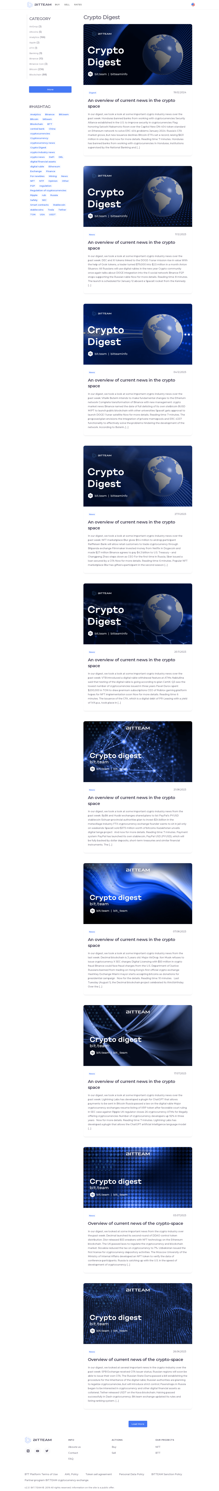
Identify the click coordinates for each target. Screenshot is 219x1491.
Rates (78, 4)
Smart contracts (39, 204)
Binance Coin (36, 64)
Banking (33, 53)
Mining (53, 176)
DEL (61, 157)
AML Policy (71, 1474)
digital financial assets (43, 161)
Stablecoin (59, 204)
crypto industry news (42, 152)
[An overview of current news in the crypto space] (137, 54)
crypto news (37, 157)
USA (42, 214)
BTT (49, 124)
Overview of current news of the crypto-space (135, 1223)
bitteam (47, 119)
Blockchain (35, 74)
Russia (54, 195)
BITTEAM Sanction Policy (166, 1474)
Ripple (34, 195)
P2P (32, 185)
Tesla (51, 209)
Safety (34, 200)
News (92, 234)
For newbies (37, 176)
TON (32, 214)
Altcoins (33, 32)
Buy (57, 4)
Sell (67, 4)
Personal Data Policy (131, 1474)
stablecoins (36, 209)
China (52, 128)
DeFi (51, 157)
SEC (44, 200)
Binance (33, 58)
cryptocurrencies (40, 133)
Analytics (34, 37)
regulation (45, 185)
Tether (62, 209)
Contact (73, 1453)
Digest (92, 92)
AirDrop (33, 26)
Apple (32, 42)
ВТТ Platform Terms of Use (41, 1474)
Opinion (53, 180)
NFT (32, 180)
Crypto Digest (38, 147)
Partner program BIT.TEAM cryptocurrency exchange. (57, 1480)
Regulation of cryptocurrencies (48, 190)
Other (65, 180)
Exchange (36, 171)
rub (44, 195)
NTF (41, 180)
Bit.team (64, 114)
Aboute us (74, 1447)
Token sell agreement (99, 1474)
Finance (50, 171)
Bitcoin (33, 69)
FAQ (70, 1458)
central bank (37, 128)
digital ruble (37, 166)
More (50, 89)
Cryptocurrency (39, 138)
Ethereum (54, 166)
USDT (52, 214)
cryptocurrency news (42, 142)
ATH (31, 48)
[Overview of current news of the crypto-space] (137, 1177)
